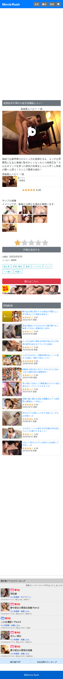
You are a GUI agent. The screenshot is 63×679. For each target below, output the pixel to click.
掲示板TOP (15, 662)
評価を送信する (31, 249)
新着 (37, 4)
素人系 (7, 266)
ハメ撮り (8, 271)
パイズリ (37, 266)
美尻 (28, 266)
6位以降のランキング (47, 662)
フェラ (48, 266)
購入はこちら (31, 281)
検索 (52, 4)
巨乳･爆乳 (17, 266)
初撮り (18, 271)
